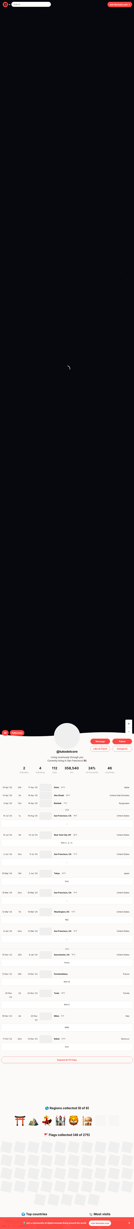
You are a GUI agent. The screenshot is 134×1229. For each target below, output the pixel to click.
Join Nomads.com (100, 1223)
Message (100, 741)
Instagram (122, 748)
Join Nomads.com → (119, 4)
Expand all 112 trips (67, 1060)
